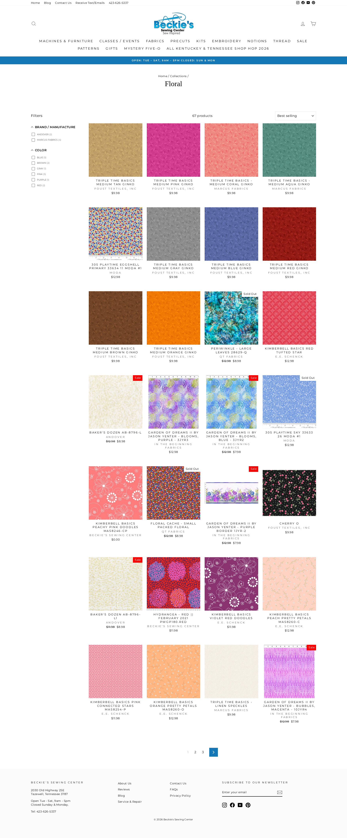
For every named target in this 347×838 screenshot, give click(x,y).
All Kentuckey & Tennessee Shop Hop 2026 (218, 48)
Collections (178, 76)
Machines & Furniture (66, 41)
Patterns (89, 48)
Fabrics (155, 41)
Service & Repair (130, 801)
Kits (201, 41)
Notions (257, 41)
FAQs (174, 789)
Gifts (112, 48)
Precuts (180, 41)
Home (35, 2)
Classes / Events (119, 41)
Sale (302, 41)
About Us (125, 783)
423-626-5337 (119, 2)
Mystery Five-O (142, 48)
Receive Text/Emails (90, 2)
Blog (47, 2)
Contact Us (63, 2)
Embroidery (226, 41)
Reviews (124, 789)
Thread (282, 41)
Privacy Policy (180, 795)
